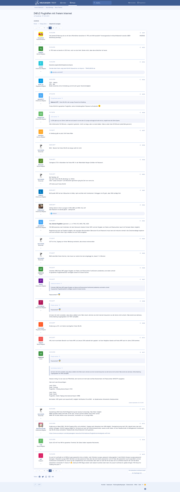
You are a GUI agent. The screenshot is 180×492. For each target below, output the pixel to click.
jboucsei (40, 164)
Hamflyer (41, 135)
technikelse (40, 306)
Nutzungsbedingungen (119, 484)
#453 (143, 62)
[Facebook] (145, 489)
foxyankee (41, 38)
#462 (143, 205)
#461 (143, 190)
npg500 (40, 52)
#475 (143, 454)
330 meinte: (54, 116)
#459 (143, 159)
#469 (143, 323)
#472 (143, 409)
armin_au (40, 84)
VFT (39, 484)
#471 (143, 352)
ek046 (41, 67)
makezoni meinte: (55, 283)
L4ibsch (40, 195)
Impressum (109, 484)
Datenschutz (129, 484)
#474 (143, 439)
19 (50, 28)
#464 (143, 238)
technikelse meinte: (56, 368)
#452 (143, 47)
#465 (143, 253)
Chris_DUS (41, 328)
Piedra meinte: (54, 305)
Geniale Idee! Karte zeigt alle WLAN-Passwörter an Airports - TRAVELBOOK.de (72, 68)
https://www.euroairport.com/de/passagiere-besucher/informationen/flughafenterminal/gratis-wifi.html (79, 433)
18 (47, 28)
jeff (41, 459)
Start (139, 484)
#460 (143, 174)
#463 (143, 221)
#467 (143, 279)
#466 (143, 268)
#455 (143, 94)
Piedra (41, 284)
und (57, 72)
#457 (143, 130)
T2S (41, 444)
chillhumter (41, 210)
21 (56, 28)
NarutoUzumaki (40, 428)
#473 (143, 423)
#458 (143, 145)
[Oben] (143, 484)
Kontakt (103, 484)
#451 (143, 33)
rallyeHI (41, 342)
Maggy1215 (41, 117)
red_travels (41, 150)
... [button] (41, 28)
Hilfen (135, 484)
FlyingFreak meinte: (56, 98)
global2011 (41, 99)
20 (53, 28)
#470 (143, 337)
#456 (143, 112)
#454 (143, 79)
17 (44, 28)
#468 (143, 301)
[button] (67, 3)
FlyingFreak (38, 16)
